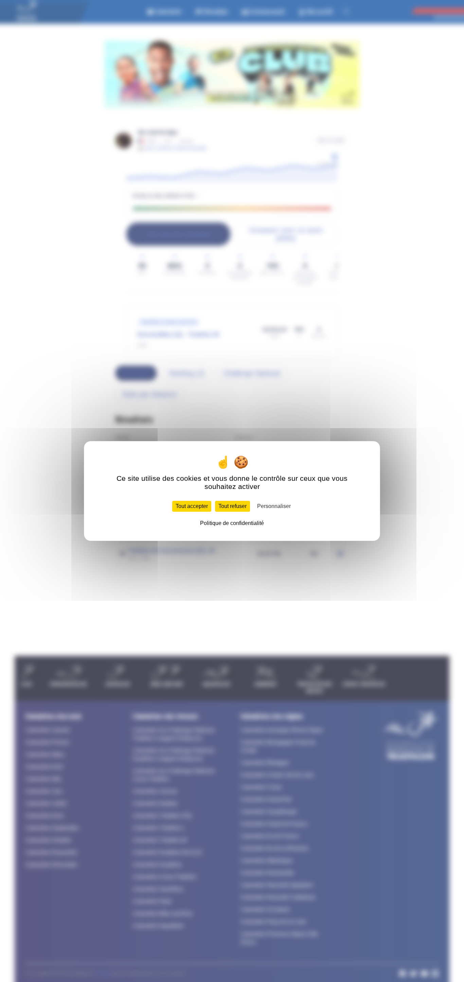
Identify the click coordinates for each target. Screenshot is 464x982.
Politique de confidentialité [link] (232, 523)
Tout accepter (192, 506)
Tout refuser (232, 506)
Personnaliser (274, 506)
